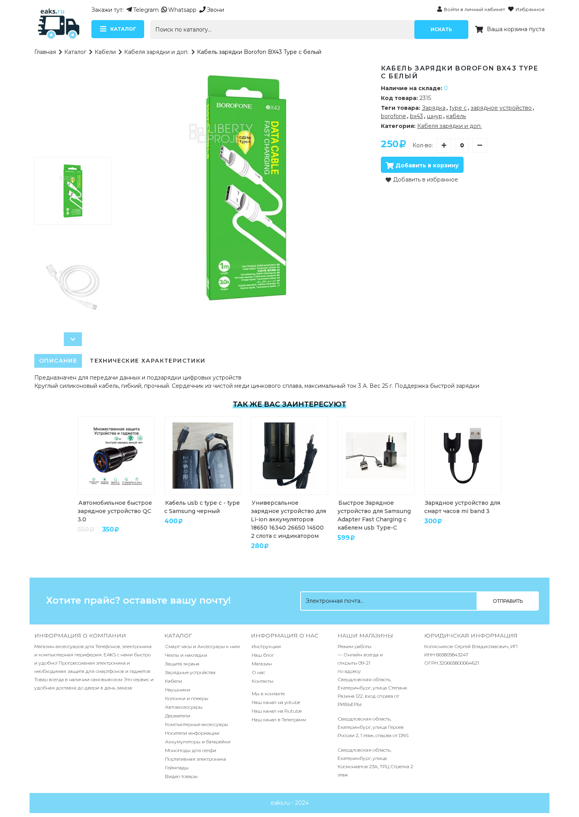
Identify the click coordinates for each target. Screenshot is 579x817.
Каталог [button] (123, 29)
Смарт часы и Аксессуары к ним (202, 646)
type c (458, 107)
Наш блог (263, 655)
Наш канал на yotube (276, 702)
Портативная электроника (195, 759)
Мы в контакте (268, 694)
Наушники (177, 690)
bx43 (416, 116)
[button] (72, 339)
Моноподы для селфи (190, 750)
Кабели (105, 52)
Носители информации (192, 733)
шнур (434, 116)
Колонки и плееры (186, 698)
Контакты (262, 681)
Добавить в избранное (425, 179)
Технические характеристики (147, 360)
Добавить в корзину (427, 165)
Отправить (508, 601)
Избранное (530, 9)
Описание (58, 360)
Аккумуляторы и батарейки (197, 742)
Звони (215, 9)
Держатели (177, 716)
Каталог (75, 52)
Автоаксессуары (183, 707)
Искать (441, 29)
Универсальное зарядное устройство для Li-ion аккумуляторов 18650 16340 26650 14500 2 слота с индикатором (288, 519)
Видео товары (181, 776)
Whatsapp (182, 9)
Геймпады (177, 768)
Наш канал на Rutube (277, 711)
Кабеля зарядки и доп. (156, 52)
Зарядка (433, 107)
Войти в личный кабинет (474, 9)
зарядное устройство (501, 107)
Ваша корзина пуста (516, 29)
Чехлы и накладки (186, 655)
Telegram (146, 9)
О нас (258, 672)
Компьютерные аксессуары (196, 724)
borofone (393, 116)
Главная (45, 52)
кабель (456, 116)
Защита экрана (182, 664)
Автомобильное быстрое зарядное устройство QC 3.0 (115, 511)
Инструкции (266, 646)
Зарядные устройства (190, 672)
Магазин (262, 664)
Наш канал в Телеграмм (279, 720)
